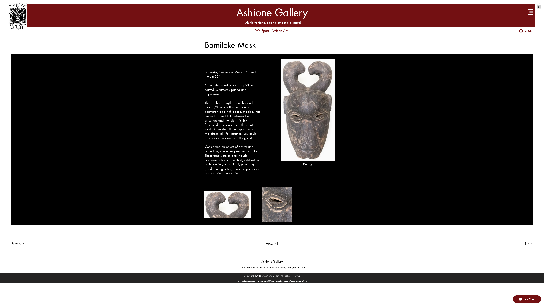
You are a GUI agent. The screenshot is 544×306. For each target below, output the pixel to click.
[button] (538, 6)
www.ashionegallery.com (248, 281)
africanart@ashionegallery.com (274, 281)
